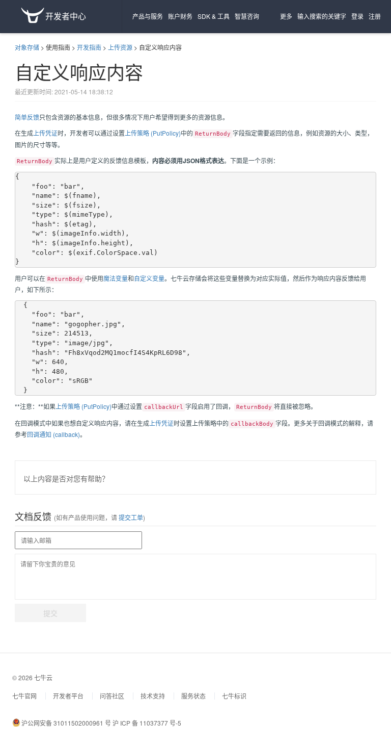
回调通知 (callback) (53, 434)
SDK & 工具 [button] (214, 16)
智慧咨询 (247, 16)
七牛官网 (24, 695)
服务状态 (193, 695)
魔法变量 (115, 278)
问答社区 (112, 695)
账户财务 (180, 16)
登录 (357, 16)
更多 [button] (286, 16)
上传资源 (120, 47)
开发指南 (89, 47)
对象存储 (27, 47)
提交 (50, 613)
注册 (375, 16)
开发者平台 (68, 695)
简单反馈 (27, 117)
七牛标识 (234, 695)
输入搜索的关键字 (321, 16)
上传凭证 (45, 132)
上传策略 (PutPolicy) (153, 132)
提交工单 (130, 517)
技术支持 (153, 695)
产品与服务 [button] (147, 16)
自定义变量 (149, 278)
